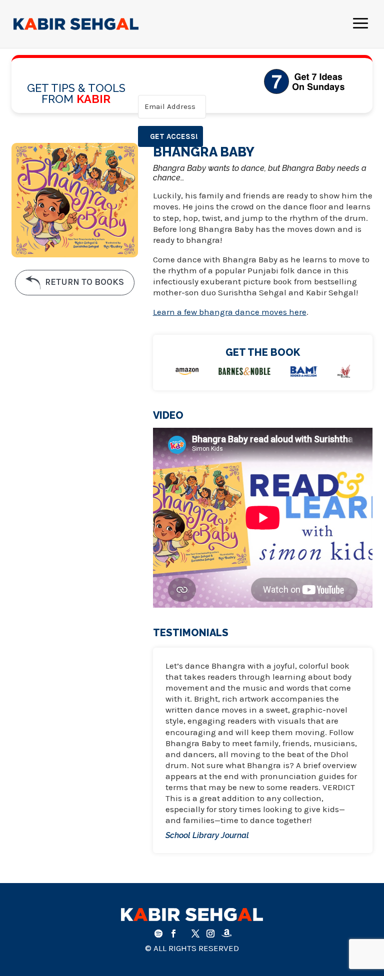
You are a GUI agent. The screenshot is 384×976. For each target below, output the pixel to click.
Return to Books (83, 281)
